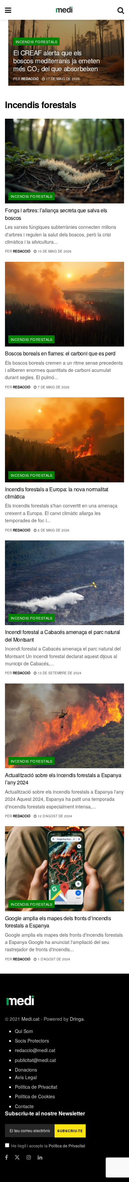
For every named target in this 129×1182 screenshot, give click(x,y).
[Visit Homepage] (64, 9)
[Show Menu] (8, 10)
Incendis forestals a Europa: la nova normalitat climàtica (56, 492)
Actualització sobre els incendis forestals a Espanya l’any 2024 (63, 778)
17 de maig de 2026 (62, 78)
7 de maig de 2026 (53, 387)
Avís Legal (26, 1077)
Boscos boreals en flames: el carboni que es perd (60, 353)
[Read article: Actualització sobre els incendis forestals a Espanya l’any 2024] (64, 725)
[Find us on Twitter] (17, 1157)
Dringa (77, 1018)
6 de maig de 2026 (53, 530)
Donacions (26, 1069)
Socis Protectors (32, 1040)
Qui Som (24, 1031)
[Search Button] (120, 10)
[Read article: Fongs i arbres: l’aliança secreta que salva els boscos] (64, 161)
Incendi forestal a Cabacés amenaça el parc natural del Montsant (62, 635)
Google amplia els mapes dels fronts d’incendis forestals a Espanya (58, 921)
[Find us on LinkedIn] (40, 1157)
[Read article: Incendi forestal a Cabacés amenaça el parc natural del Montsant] (64, 582)
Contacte (24, 1106)
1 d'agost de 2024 (53, 959)
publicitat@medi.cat (35, 1060)
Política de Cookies (35, 1096)
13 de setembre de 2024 (59, 673)
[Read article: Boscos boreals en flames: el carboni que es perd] (64, 304)
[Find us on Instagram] (28, 1157)
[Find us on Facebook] (6, 1157)
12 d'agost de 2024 (54, 816)
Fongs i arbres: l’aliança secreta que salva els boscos (56, 213)
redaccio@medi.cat (35, 1050)
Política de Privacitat (36, 1086)
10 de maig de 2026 (54, 251)
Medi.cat (30, 1018)
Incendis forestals (37, 41)
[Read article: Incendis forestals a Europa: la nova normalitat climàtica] (64, 439)
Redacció (30, 78)
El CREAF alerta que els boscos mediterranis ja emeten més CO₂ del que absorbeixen (56, 60)
